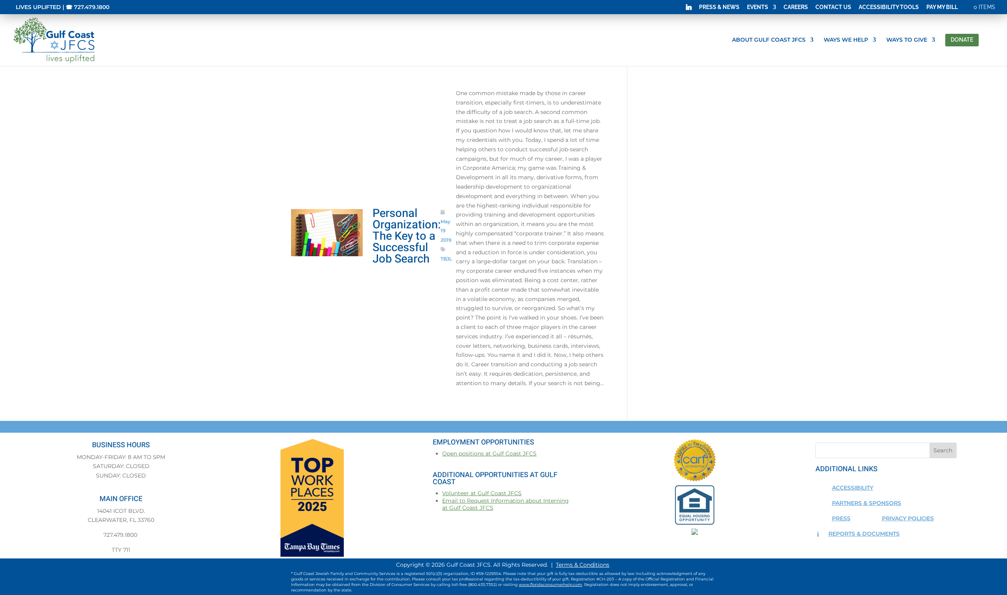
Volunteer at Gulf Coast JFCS (482, 493)
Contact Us (833, 7)
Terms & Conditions (582, 564)
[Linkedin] (689, 9)
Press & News (719, 7)
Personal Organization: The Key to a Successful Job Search (407, 236)
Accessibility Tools (889, 7)
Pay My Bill (942, 7)
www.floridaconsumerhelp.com (550, 584)
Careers (796, 7)
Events (757, 7)
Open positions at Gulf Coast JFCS (489, 453)
